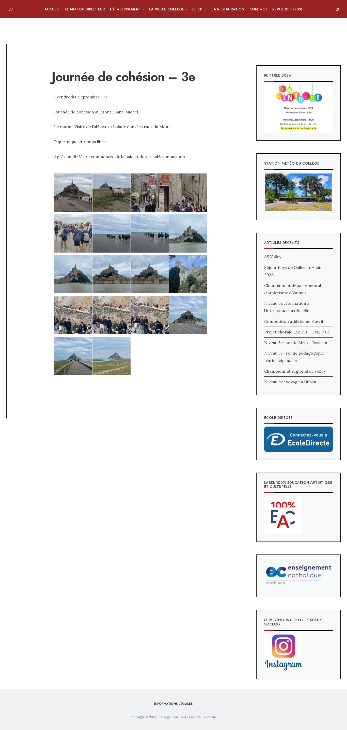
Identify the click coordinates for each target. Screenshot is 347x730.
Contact (258, 9)
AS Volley (272, 256)
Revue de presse (287, 9)
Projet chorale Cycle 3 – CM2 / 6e (297, 331)
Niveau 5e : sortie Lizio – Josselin (295, 342)
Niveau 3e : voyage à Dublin (290, 381)
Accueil (52, 9)
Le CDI (197, 9)
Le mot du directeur (85, 9)
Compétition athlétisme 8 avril (293, 321)
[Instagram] (337, 9)
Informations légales (173, 704)
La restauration (228, 9)
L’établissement (125, 9)
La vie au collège (166, 9)
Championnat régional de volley (295, 371)
